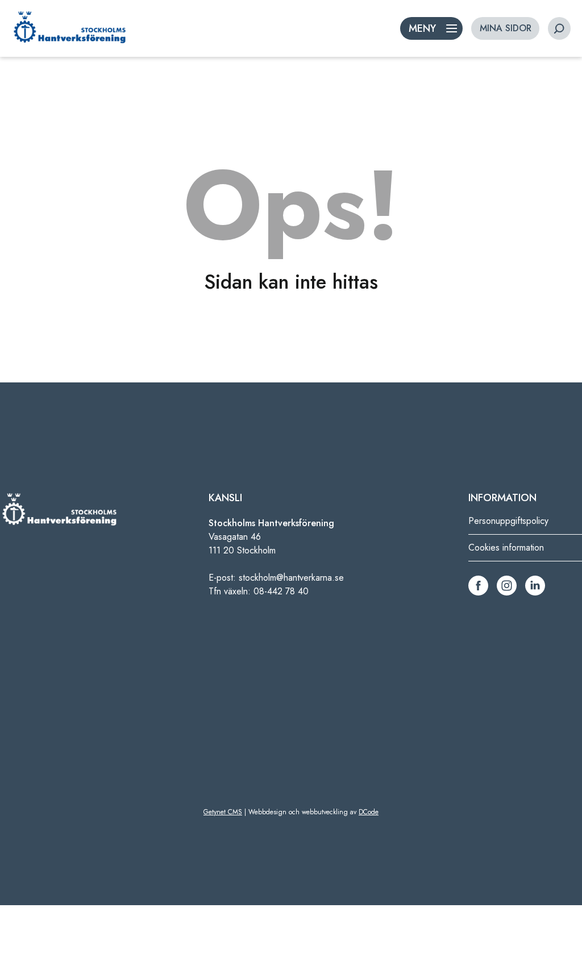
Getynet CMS (222, 812)
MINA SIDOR (505, 28)
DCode (369, 812)
